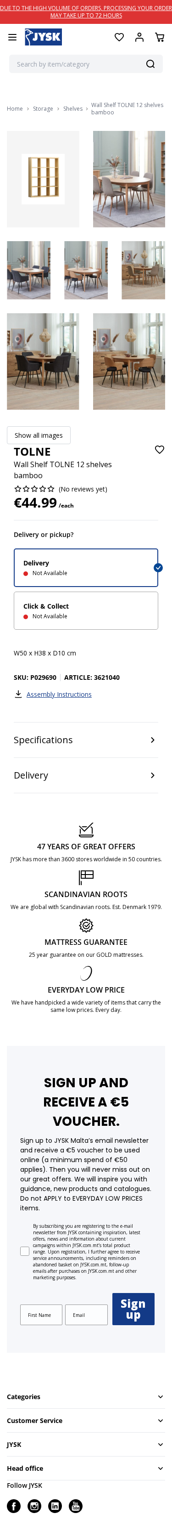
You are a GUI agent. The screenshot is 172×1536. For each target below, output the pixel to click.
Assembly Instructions (59, 694)
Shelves (73, 109)
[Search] (150, 64)
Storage (43, 109)
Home (15, 109)
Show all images (39, 435)
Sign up (133, 1309)
